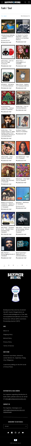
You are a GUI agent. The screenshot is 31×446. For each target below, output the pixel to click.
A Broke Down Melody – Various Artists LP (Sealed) (7, 36)
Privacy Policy (7, 342)
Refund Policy (7, 338)
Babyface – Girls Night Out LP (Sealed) (23, 179)
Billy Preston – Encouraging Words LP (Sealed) (8, 254)
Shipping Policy (8, 334)
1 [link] (4, 265)
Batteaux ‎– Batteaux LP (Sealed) (22, 203)
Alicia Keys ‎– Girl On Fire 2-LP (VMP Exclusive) (7, 62)
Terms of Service (8, 346)
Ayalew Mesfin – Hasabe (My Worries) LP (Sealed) (7, 180)
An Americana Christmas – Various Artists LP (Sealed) (7, 108)
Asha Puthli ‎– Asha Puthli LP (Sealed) (7, 157)
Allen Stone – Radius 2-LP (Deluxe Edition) (22, 85)
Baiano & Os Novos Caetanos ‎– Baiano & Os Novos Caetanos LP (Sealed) (7, 205)
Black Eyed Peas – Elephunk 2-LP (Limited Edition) (21, 254)
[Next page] (27, 265)
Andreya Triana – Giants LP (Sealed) (22, 130)
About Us (6, 331)
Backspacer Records (17, 443)
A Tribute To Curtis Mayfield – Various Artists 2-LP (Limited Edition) (22, 37)
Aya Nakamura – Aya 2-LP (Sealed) (22, 157)
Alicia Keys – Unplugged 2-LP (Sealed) (21, 62)
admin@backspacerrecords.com (14, 410)
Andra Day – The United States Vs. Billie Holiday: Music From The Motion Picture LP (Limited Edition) (8, 133)
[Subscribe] (26, 426)
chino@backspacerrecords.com (15, 399)
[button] (2, 2)
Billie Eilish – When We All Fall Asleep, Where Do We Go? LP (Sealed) (23, 230)
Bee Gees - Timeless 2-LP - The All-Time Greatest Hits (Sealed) (7, 230)
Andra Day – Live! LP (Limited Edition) (22, 107)
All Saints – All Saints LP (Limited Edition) (7, 85)
